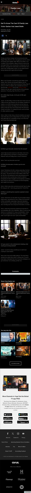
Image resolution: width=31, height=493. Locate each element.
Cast (18, 14)
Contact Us (15, 437)
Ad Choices (28, 491)
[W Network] (22, 487)
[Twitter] (6, 35)
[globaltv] (15, 2)
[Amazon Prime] (8, 418)
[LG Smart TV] (23, 422)
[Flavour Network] (9, 479)
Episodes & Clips (7, 14)
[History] (21, 472)
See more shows (15, 363)
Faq (14, 446)
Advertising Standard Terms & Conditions (20, 442)
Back (2, 19)
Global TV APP (8, 451)
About (23, 14)
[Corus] (15, 462)
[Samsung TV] (8, 422)
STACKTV (10, 87)
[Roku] (23, 418)
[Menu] (1, 2)
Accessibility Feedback (20, 451)
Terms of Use (5, 442)
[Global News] (9, 472)
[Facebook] (2, 35)
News (14, 14)
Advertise (8, 446)
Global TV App (22, 87)
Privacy (23, 437)
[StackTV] (9, 487)
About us (8, 437)
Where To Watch (21, 446)
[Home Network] (21, 479)
